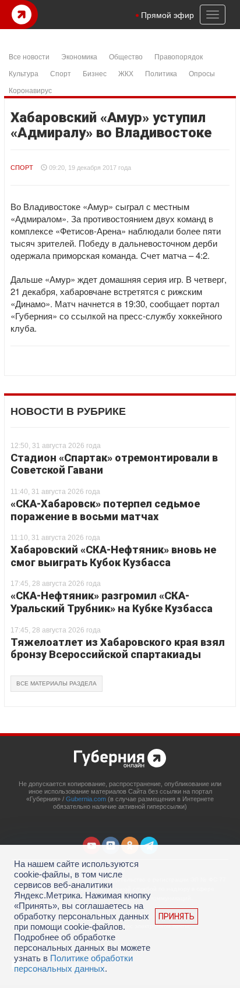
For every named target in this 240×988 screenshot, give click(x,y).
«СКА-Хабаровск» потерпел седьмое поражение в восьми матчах (105, 510)
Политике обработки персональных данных (73, 963)
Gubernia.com (86, 798)
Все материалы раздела (56, 683)
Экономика (79, 56)
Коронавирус (30, 90)
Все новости (29, 56)
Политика (161, 73)
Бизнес (95, 73)
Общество (126, 56)
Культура (23, 73)
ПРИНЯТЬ (176, 916)
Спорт (60, 73)
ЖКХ (125, 73)
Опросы (202, 73)
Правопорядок (178, 56)
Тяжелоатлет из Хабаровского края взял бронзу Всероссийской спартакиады (117, 648)
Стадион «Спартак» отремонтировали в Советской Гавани (114, 464)
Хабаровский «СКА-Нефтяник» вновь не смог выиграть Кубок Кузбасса (113, 555)
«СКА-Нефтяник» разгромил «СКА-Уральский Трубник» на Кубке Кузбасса (111, 601)
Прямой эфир (167, 14)
